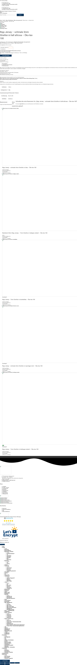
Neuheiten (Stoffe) (17, 42)
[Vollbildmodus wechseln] (7, 663)
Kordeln (6, 641)
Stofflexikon (7, 633)
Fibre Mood (7, 571)
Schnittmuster (5, 653)
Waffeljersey (9, 608)
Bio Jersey (9, 585)
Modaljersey (7, 593)
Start (1, 20)
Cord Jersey (9, 567)
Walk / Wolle (9, 581)
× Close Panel (4, 660)
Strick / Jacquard (8, 612)
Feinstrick (9, 614)
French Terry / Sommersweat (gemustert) (15, 625)
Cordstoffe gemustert (11, 570)
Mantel (8, 579)
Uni (7, 562)
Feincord (8, 569)
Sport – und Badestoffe (9, 610)
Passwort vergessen (9, 658)
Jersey (6, 582)
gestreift (8, 557)
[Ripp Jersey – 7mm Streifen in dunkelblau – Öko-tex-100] (2, 24)
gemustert (9, 555)
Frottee (6, 572)
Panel (6, 599)
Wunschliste (7, 657)
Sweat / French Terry (9, 618)
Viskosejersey (7, 628)
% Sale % (6, 631)
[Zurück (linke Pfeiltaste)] (2, 664)
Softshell (8, 580)
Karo (8, 558)
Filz (5, 573)
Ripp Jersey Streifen (18, 43)
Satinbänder (7, 644)
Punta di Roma (8, 600)
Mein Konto (4, 654)
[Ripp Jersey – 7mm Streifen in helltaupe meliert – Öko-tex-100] (3, 28)
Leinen (6, 591)
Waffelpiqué (7, 629)
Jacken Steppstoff (10, 578)
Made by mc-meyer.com (4, 542)
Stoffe (4, 20)
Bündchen (7, 560)
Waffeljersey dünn (10, 609)
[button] (10, 50)
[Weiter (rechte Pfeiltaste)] (7, 664)
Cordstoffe (7, 565)
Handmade (4, 648)
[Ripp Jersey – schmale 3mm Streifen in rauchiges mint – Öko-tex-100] (3, 26)
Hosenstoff (7, 574)
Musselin (6, 594)
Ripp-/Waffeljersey (9, 20)
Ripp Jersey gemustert (18, 20)
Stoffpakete (7, 611)
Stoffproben (7, 632)
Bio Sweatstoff (10, 623)
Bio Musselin (9, 597)
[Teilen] (12, 663)
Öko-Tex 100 (10, 95)
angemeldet (22, 103)
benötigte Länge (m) (4, 47)
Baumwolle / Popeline (9, 551)
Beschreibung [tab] (4, 63)
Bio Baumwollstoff (10, 553)
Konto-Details (7, 656)
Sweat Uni (9, 620)
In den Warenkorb (5, 55)
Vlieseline (6, 646)
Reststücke (7, 601)
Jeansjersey (9, 588)
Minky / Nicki (7, 592)
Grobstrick (9, 615)
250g (9, 89)
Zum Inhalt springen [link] (3, 0)
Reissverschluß (8, 642)
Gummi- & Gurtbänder (9, 640)
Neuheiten (7, 549)
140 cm (9, 87)
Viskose (6, 627)
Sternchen (9, 559)
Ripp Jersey (9, 605)
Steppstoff (9, 622)
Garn (5, 639)
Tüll (5, 626)
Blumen (8, 586)
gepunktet (9, 556)
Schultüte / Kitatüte (9, 652)
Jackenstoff (7, 575)
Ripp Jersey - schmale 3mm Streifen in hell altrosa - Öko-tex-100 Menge (13, 52)
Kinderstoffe (7, 589)
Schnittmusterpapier (9, 645)
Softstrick (9, 617)
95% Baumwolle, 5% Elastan (13, 92)
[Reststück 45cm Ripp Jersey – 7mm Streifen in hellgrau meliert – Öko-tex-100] (3, 25)
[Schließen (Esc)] (17, 663)
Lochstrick (9, 616)
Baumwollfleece (8, 550)
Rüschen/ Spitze (8, 643)
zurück (6, 548)
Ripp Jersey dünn (10, 606)
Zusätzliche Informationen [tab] (7, 64)
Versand (3, 60)
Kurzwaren (4, 634)
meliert (8, 563)
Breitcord (9, 568)
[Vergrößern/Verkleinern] (2, 663)
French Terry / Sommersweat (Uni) (14, 621)
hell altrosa (10, 98)
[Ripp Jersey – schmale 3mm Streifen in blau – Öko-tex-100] (1, 23)
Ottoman (8, 604)
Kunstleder (7, 590)
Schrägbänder (7, 636)
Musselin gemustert (11, 598)
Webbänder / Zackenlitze (10, 647)
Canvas (6, 564)
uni (7, 554)
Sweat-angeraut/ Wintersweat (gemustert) (16, 624)
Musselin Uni (9, 596)
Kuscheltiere (7, 651)
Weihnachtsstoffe (8, 630)
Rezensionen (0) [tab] (5, 65)
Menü (1, 12)
